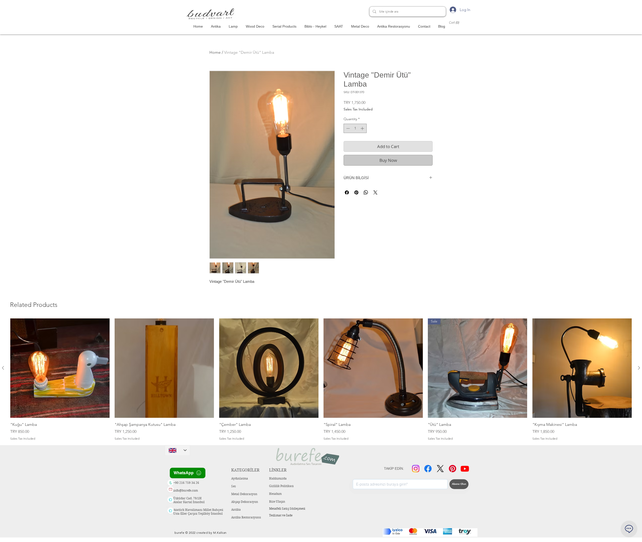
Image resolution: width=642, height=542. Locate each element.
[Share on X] (375, 192)
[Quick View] (60, 368)
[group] (321, 379)
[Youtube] (465, 468)
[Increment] (363, 128)
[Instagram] (416, 468)
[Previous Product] (3, 368)
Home (215, 52)
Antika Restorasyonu (246, 517)
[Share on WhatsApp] (366, 192)
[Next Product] (639, 368)
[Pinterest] (452, 468)
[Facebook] (428, 468)
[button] (459, 22)
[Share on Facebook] (347, 192)
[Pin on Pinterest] (356, 192)
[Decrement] (347, 128)
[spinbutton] (355, 128)
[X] (440, 468)
